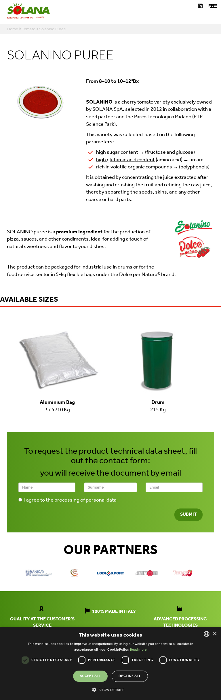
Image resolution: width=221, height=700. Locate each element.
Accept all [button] (90, 676)
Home (12, 29)
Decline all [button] (130, 676)
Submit (188, 514)
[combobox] (206, 634)
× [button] (214, 634)
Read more (138, 649)
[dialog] (110, 663)
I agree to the (70, 500)
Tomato (28, 29)
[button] (110, 689)
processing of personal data (85, 500)
